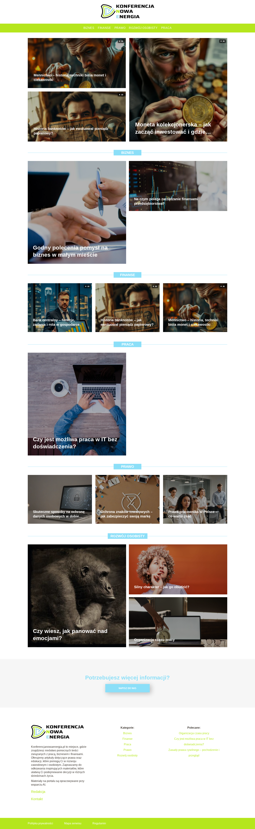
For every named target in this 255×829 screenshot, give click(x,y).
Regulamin (99, 823)
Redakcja (38, 792)
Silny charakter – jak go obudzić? (161, 587)
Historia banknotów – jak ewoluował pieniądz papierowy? (71, 131)
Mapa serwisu (72, 823)
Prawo (120, 27)
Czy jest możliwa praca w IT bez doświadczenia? (75, 443)
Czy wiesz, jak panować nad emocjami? (70, 634)
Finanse (104, 27)
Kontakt (37, 799)
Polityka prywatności (40, 823)
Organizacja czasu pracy (154, 640)
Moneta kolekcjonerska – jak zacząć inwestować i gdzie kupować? (173, 129)
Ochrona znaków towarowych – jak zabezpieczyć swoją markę (126, 514)
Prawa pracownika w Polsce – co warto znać (193, 514)
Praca (166, 27)
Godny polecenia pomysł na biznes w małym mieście (70, 251)
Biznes (88, 27)
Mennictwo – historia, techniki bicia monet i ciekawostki (70, 77)
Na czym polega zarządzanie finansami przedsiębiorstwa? (166, 201)
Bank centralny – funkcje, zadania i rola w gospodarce (56, 322)
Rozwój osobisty (143, 27)
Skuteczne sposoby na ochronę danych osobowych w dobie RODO (59, 514)
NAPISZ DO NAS (127, 688)
